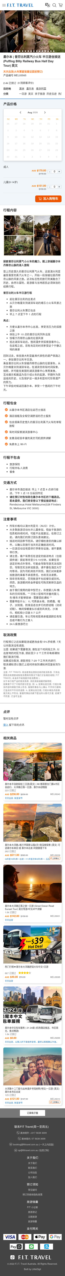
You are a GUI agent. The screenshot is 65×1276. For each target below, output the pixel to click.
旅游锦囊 (32, 1221)
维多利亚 (41, 88)
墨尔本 (30, 88)
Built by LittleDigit (32, 1269)
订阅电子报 (32, 1112)
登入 (5, 725)
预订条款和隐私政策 (32, 1194)
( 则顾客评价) (26, 82)
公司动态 (32, 1172)
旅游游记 (32, 1211)
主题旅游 (32, 1216)
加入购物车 (50, 198)
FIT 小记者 (32, 1207)
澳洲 (21, 88)
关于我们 (32, 1163)
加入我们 (32, 1177)
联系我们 (32, 1167)
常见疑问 (32, 1189)
